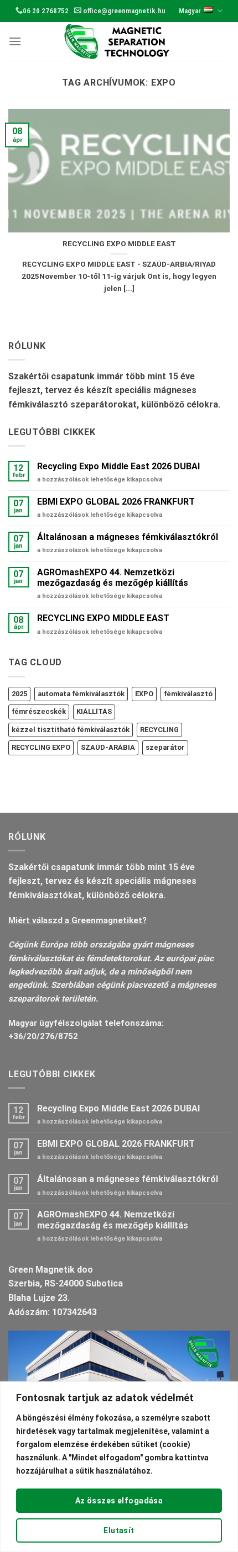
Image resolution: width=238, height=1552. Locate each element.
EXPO (144, 694)
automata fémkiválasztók (81, 694)
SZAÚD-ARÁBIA (108, 747)
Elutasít (119, 1530)
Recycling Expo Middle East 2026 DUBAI (118, 466)
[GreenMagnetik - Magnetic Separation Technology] (118, 41)
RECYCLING (159, 729)
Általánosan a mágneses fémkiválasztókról (127, 537)
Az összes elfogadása (119, 1500)
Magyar (190, 11)
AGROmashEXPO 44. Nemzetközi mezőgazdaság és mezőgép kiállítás (112, 577)
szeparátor (165, 747)
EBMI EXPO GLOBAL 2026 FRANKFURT (116, 501)
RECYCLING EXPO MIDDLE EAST (119, 243)
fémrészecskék (39, 711)
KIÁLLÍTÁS (94, 711)
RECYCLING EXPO (41, 747)
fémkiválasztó (188, 694)
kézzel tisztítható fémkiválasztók (71, 729)
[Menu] (15, 41)
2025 (19, 694)
